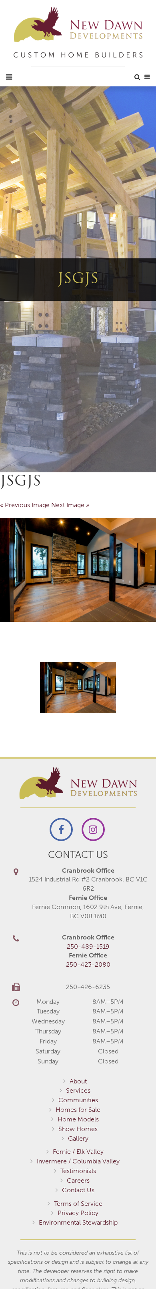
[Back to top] (133, 1266)
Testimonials (78, 1171)
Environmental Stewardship (78, 1222)
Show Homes (78, 1129)
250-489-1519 (88, 946)
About (78, 1081)
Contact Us (78, 1190)
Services (78, 1090)
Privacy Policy (78, 1213)
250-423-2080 (88, 964)
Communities (78, 1100)
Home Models (78, 1119)
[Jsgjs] (78, 570)
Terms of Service (78, 1203)
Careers (78, 1180)
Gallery (78, 1138)
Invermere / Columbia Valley (78, 1161)
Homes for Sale (78, 1109)
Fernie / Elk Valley (78, 1151)
